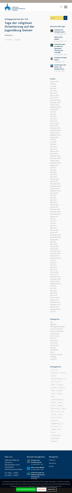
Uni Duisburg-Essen (56, 435)
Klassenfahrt (54, 350)
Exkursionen (54, 340)
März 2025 (53, 121)
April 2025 (53, 119)
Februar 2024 (54, 151)
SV (60, 426)
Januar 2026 (54, 98)
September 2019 (55, 258)
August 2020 (54, 239)
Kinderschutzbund (55, 408)
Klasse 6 (64, 408)
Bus (64, 378)
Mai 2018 (53, 291)
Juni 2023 (53, 170)
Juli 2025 (53, 112)
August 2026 (54, 81)
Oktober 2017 (54, 307)
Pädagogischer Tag (55, 423)
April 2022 (53, 200)
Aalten (52, 369)
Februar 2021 (54, 230)
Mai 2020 (53, 242)
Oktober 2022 (54, 188)
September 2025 (55, 107)
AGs (51, 322)
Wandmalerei (54, 441)
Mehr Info (51, 489)
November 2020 (55, 237)
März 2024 (53, 149)
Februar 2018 (54, 298)
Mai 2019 (53, 265)
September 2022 (55, 191)
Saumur (56, 426)
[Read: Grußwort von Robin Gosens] (52, 58)
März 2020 (53, 244)
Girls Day (53, 393)
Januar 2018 (54, 300)
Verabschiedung (55, 438)
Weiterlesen (8, 35)
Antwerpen (63, 372)
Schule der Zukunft (56, 354)
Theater (59, 429)
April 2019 (53, 267)
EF (60, 381)
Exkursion (53, 338)
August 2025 (54, 109)
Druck (56, 381)
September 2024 (55, 135)
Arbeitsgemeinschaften (57, 327)
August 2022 (54, 193)
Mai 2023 (53, 172)
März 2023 (53, 177)
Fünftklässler (59, 390)
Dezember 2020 (55, 235)
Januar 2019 (54, 274)
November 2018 (55, 279)
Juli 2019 (53, 260)
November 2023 (55, 158)
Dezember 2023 (55, 156)
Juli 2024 (53, 140)
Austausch (53, 375)
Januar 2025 (54, 126)
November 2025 (55, 102)
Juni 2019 (53, 263)
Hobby (52, 396)
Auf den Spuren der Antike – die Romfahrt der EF (60, 67)
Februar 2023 (54, 179)
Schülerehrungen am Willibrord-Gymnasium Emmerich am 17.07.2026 (59, 48)
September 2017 (55, 309)
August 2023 (54, 165)
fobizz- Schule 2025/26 (37, 467)
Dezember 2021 (55, 209)
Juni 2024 (53, 142)
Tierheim (53, 432)
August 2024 (54, 137)
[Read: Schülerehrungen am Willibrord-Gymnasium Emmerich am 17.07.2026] (52, 45)
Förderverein (54, 345)
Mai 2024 (53, 144)
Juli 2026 (53, 84)
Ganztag (52, 347)
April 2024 (53, 147)
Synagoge (53, 429)
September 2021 (55, 214)
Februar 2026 (54, 95)
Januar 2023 (54, 181)
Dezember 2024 (55, 128)
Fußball (53, 390)
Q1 (62, 423)
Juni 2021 (53, 221)
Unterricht (53, 359)
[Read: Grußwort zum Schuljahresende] (52, 30)
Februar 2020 (54, 246)
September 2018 (55, 284)
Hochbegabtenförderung (57, 399)
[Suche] (60, 7)
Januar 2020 (54, 249)
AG (56, 369)
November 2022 (55, 186)
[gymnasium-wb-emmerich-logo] (15, 7)
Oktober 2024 (54, 133)
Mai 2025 (53, 116)
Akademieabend (55, 372)
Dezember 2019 (55, 251)
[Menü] (64, 7)
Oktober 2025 (54, 105)
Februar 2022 (54, 205)
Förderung (53, 343)
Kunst (58, 411)
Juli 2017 (53, 311)
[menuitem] (60, 7)
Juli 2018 (53, 286)
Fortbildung (60, 384)
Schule (52, 352)
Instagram (59, 402)
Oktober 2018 (54, 281)
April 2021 (53, 226)
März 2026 (53, 93)
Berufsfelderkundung (56, 378)
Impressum (52, 460)
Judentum (53, 405)
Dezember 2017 (55, 302)
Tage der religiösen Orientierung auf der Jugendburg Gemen (19, 26)
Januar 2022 (54, 207)
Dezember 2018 (55, 277)
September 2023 (55, 163)
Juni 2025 (53, 114)
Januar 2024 (54, 153)
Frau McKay (54, 387)
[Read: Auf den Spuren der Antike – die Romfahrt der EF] (52, 65)
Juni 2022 (53, 195)
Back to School (55, 336)
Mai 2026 (53, 88)
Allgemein (53, 324)
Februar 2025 (54, 123)
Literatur (60, 414)
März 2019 (53, 270)
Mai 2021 (53, 223)
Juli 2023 (53, 167)
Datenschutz (52, 463)
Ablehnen (41, 489)
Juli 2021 (53, 219)
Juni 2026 (53, 86)
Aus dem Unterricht (56, 329)
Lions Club (53, 414)
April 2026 (53, 91)
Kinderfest (60, 405)
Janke (19, 40)
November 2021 (55, 212)
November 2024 (55, 130)
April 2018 (53, 293)
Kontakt (51, 466)
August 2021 (54, 216)
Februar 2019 (54, 272)
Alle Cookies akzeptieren (26, 489)
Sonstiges (53, 357)
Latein (62, 411)
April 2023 (53, 174)
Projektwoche (54, 420)
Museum (53, 417)
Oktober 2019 (54, 256)
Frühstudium (61, 387)
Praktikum (59, 417)
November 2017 (55, 304)
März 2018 (53, 295)
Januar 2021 (54, 233)
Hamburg (59, 393)
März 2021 (53, 228)
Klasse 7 (53, 411)
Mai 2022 (53, 198)
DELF (52, 381)
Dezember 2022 (55, 184)
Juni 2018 (53, 288)
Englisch (53, 384)
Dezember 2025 (55, 100)
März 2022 (53, 202)
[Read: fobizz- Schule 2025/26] (52, 38)
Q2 (51, 426)
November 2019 (55, 253)
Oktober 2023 (54, 161)
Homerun (53, 402)
